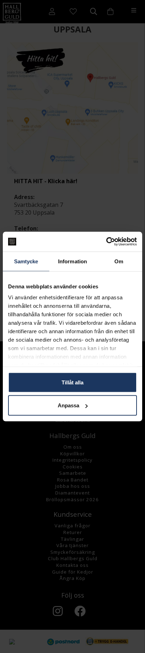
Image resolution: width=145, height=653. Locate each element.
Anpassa (68, 405)
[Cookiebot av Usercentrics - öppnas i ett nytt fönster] (106, 241)
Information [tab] (72, 261)
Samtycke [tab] (26, 261)
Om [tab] (118, 261)
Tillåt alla (72, 382)
